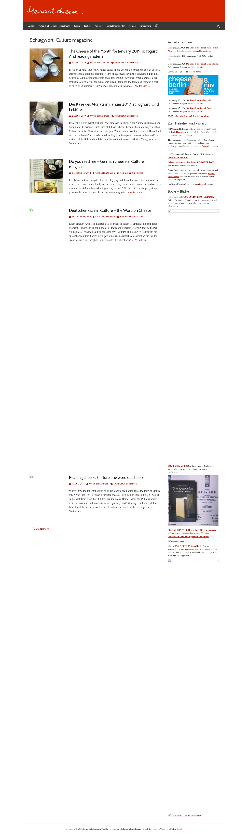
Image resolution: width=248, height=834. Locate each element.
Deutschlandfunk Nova (178, 157)
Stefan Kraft (176, 828)
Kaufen (98, 25)
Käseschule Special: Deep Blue (202, 63)
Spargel (205, 146)
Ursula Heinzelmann (99, 62)
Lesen (77, 25)
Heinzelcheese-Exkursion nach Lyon (194, 116)
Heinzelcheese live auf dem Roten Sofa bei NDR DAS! (191, 162)
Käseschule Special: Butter (200, 108)
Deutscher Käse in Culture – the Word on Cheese (110, 210)
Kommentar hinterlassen (126, 62)
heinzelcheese (89, 828)
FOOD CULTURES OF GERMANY (198, 196)
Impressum (145, 25)
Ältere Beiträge (39, 528)
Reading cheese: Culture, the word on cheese (106, 477)
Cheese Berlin (195, 71)
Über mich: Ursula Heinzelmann (54, 25)
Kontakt (132, 25)
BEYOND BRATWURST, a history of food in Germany (192, 530)
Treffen (87, 25)
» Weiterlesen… (141, 86)
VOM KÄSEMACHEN (178, 466)
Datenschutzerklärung (131, 828)
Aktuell (31, 25)
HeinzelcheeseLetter (115, 25)
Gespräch (202, 184)
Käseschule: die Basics (199, 100)
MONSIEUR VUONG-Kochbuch (187, 546)
